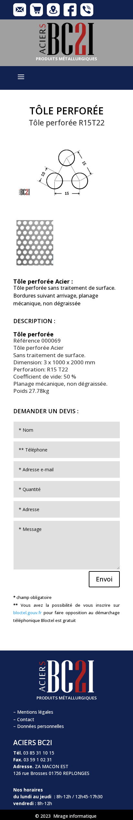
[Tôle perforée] (66, 207)
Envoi (104, 579)
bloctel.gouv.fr (27, 612)
